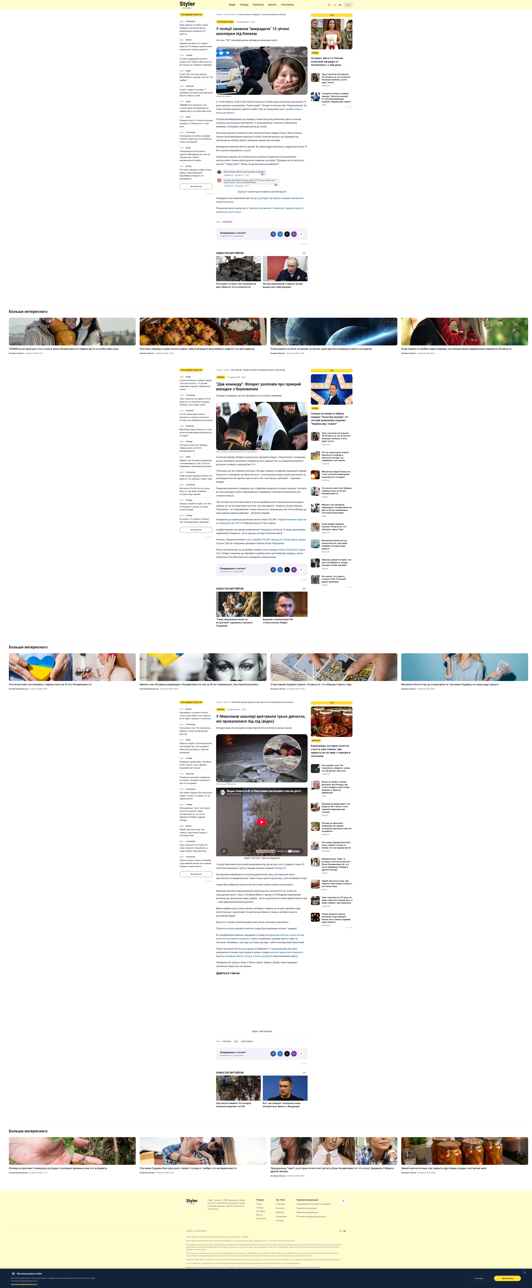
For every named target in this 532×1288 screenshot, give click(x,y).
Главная (219, 15)
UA (335, 5)
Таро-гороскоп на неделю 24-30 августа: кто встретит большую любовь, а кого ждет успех (336, 78)
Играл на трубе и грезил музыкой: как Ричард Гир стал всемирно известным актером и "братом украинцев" (196, 748)
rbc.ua (348, 5)
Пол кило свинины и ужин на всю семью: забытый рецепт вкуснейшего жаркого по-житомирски (195, 174)
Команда (280, 1212)
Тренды (244, 5)
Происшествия (230, 15)
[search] (329, 5)
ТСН (253, 464)
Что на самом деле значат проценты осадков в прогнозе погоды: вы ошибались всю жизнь (196, 417)
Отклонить (479, 1278)
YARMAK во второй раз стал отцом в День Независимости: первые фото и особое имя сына (195, 108)
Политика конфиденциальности (311, 1216)
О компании (281, 1216)
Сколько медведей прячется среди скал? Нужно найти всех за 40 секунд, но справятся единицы (196, 62)
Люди (232, 5)
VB (294, 234)
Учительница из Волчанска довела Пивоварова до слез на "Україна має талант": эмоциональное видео (195, 156)
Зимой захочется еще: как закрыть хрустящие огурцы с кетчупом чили (194, 832)
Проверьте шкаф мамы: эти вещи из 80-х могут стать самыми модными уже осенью (195, 765)
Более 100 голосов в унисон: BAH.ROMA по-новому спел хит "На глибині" (196, 77)
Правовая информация (307, 1212)
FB (273, 234)
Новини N (280, 868)
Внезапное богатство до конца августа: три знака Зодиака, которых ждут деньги (195, 491)
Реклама (280, 1221)
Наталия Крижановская (18, 689)
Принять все (507, 1278)
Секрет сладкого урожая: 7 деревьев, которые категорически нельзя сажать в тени (196, 92)
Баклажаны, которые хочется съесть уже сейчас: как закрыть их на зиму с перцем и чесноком (195, 715)
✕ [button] (524, 1272)
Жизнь (226, 370)
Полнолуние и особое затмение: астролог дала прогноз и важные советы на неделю (196, 139)
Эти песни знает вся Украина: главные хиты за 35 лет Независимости (194, 448)
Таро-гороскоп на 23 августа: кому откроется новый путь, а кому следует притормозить (194, 848)
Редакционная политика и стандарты (314, 1204)
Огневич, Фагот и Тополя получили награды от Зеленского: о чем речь (196, 123)
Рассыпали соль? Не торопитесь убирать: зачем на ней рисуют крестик (195, 731)
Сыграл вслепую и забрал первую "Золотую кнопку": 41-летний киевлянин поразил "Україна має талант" (336, 97)
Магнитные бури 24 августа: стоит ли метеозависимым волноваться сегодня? (196, 432)
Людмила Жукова (147, 353)
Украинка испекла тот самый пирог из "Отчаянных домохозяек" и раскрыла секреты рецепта (196, 46)
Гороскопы (287, 5)
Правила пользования (307, 1208)
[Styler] (187, 5)
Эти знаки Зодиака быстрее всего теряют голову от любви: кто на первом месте (196, 795)
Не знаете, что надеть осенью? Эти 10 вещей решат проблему (195, 520)
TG (280, 234)
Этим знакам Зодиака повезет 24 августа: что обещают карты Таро (196, 477)
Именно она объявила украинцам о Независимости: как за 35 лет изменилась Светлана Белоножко (196, 463)
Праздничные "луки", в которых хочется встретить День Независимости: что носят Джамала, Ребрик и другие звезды (195, 814)
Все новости (196, 186)
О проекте (280, 1204)
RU (340, 5)
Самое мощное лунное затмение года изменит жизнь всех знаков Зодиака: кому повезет (195, 863)
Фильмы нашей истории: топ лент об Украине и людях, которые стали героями (196, 506)
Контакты (280, 1208)
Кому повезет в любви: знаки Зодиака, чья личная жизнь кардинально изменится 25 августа (194, 29)
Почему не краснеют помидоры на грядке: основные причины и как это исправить (195, 780)
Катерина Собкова (16, 353)
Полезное (258, 5)
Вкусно (272, 5)
